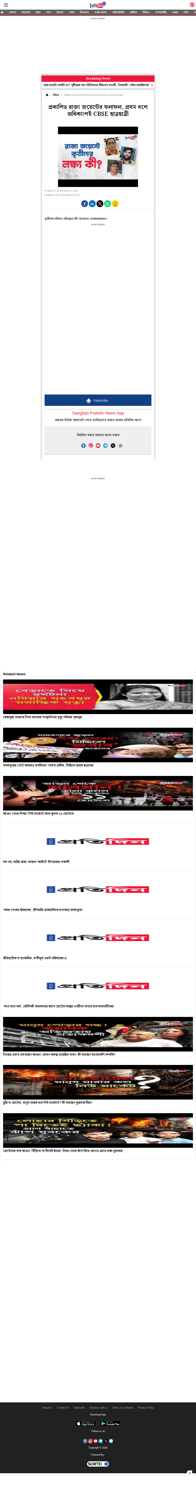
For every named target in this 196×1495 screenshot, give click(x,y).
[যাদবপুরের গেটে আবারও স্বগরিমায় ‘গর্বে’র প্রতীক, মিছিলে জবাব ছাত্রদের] (98, 745)
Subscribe (79, 1407)
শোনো (12, 12)
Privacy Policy (146, 1407)
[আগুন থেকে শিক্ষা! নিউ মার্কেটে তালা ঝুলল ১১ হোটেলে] (98, 793)
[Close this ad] (189, 1473)
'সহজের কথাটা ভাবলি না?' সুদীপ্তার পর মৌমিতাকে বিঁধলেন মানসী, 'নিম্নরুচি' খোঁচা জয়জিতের (71, 85)
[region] (98, 46)
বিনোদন (84, 12)
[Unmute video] (98, 157)
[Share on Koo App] (115, 206)
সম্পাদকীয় (161, 12)
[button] (84, 203)
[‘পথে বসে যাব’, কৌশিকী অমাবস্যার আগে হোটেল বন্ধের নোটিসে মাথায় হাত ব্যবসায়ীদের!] (98, 986)
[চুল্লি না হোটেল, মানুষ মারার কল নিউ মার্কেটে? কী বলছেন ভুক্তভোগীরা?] (98, 1082)
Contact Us (63, 1407)
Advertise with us (98, 1407)
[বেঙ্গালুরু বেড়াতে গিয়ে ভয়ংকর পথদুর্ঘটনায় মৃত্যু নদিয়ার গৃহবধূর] (98, 696)
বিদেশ (60, 12)
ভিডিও (146, 12)
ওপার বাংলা (100, 12)
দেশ (48, 12)
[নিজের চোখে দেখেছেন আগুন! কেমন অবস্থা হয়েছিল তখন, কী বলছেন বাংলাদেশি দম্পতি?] (98, 1034)
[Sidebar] (6, 5)
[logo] (98, 6)
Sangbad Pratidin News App (98, 413)
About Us (47, 1407)
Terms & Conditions (123, 1407)
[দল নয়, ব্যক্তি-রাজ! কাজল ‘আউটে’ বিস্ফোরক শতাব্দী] (98, 841)
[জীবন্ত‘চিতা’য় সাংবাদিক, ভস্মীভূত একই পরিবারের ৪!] (98, 937)
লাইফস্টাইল (118, 12)
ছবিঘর (133, 12)
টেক (186, 12)
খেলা (71, 12)
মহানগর (26, 12)
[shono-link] (192, 5)
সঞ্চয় (175, 12)
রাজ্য (38, 12)
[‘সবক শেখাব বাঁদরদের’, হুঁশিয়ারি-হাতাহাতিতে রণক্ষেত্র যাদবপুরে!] (98, 889)
